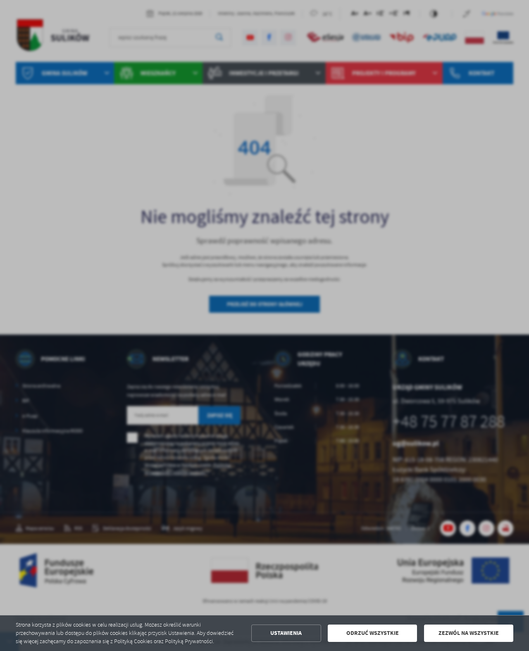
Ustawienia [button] (286, 633)
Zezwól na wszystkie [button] (468, 633)
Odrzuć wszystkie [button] (372, 633)
